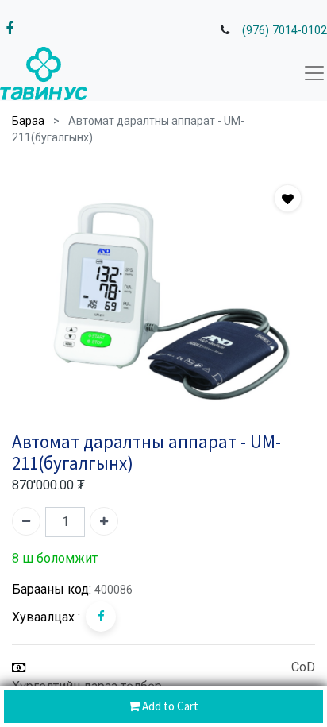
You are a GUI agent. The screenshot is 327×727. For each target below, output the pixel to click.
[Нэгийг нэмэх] (104, 521)
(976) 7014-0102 (284, 30)
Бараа (28, 120)
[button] (288, 198)
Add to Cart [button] (169, 705)
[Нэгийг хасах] (26, 521)
